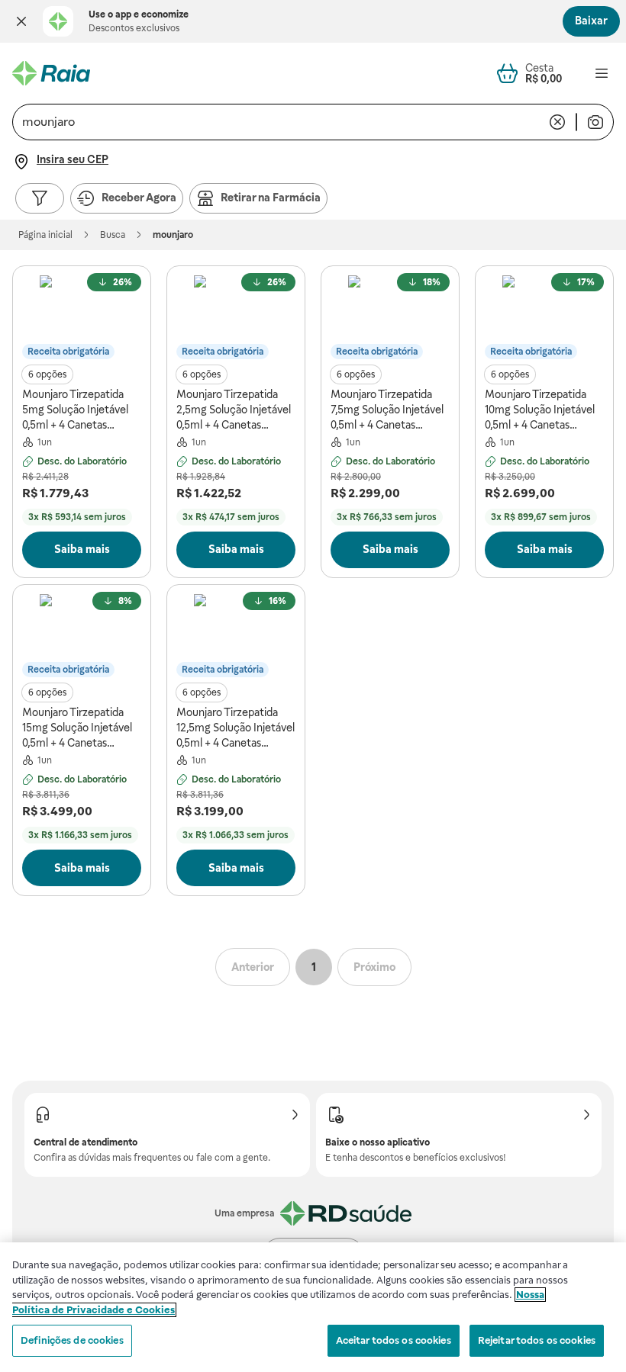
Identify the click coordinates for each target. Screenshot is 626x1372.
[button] (21, 21)
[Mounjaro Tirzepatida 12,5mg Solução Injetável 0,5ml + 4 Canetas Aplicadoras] (236, 636)
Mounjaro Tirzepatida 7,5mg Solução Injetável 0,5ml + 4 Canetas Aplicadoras (387, 410)
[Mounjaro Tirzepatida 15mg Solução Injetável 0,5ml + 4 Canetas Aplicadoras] (82, 636)
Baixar (591, 20)
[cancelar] (557, 122)
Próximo (374, 967)
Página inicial (45, 235)
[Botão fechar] (21, 21)
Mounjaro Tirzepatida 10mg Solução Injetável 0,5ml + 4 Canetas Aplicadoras (540, 410)
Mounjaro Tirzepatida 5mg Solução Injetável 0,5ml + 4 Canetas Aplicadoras (75, 410)
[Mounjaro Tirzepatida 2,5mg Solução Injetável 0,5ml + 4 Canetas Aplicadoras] (236, 317)
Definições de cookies (72, 1340)
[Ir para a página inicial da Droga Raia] (51, 73)
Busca (112, 235)
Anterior (252, 967)
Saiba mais (82, 549)
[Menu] (601, 73)
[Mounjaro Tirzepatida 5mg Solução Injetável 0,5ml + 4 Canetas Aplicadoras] (82, 317)
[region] (313, 1307)
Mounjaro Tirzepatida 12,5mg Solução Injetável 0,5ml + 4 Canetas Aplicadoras (235, 728)
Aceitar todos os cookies (393, 1340)
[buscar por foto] (595, 122)
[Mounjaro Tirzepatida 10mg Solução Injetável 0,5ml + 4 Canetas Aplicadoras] (544, 317)
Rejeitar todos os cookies (536, 1340)
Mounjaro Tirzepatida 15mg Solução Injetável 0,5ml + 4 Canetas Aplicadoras (77, 728)
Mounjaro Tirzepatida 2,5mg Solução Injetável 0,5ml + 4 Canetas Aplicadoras (233, 410)
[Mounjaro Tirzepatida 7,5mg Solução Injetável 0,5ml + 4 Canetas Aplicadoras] (390, 317)
